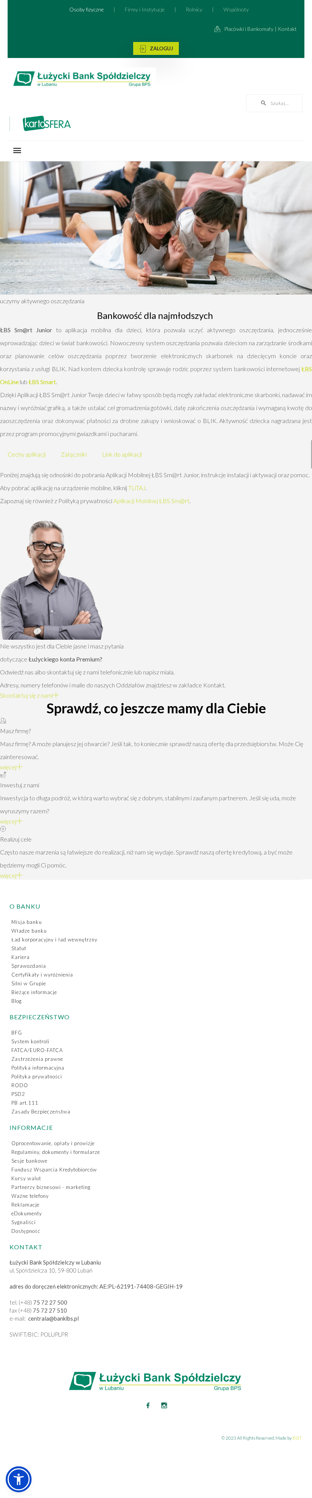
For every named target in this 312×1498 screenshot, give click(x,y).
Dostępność (25, 1231)
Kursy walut (26, 1178)
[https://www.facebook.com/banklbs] (148, 1405)
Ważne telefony (30, 1196)
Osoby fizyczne (86, 9)
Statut (18, 948)
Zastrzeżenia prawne (37, 1059)
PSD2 (18, 1094)
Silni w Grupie (28, 983)
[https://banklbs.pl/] (156, 80)
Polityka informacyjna (37, 1068)
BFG (16, 1033)
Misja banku (26, 922)
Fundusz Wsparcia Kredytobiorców (54, 1170)
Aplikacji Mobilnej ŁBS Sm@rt (151, 500)
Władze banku (29, 931)
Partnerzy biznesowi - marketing (51, 1187)
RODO (19, 1085)
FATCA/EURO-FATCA (37, 1050)
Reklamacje (25, 1205)
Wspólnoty (236, 9)
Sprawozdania (28, 966)
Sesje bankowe (29, 1161)
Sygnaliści (23, 1222)
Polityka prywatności (36, 1076)
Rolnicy (194, 9)
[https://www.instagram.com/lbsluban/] (164, 1405)
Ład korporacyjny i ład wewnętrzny (54, 939)
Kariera (20, 957)
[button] (19, 1479)
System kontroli (30, 1041)
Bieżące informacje (34, 992)
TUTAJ (137, 487)
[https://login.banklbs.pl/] (156, 48)
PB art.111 (24, 1103)
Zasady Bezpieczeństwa (40, 1112)
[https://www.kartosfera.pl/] (156, 124)
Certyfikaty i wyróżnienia (42, 975)
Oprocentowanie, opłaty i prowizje (53, 1143)
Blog (16, 1001)
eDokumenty (26, 1213)
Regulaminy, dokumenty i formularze (55, 1152)
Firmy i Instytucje (145, 9)
